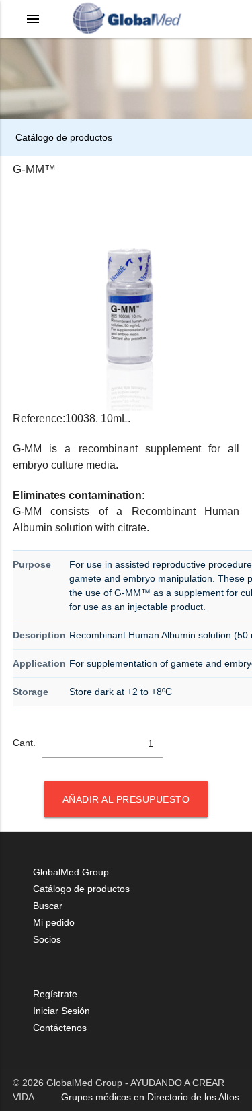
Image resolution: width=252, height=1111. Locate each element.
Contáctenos (60, 1027)
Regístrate (55, 993)
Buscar (47, 905)
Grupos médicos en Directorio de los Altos (150, 1096)
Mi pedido (54, 922)
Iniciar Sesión (61, 1010)
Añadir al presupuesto (126, 799)
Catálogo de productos (62, 137)
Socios (47, 939)
